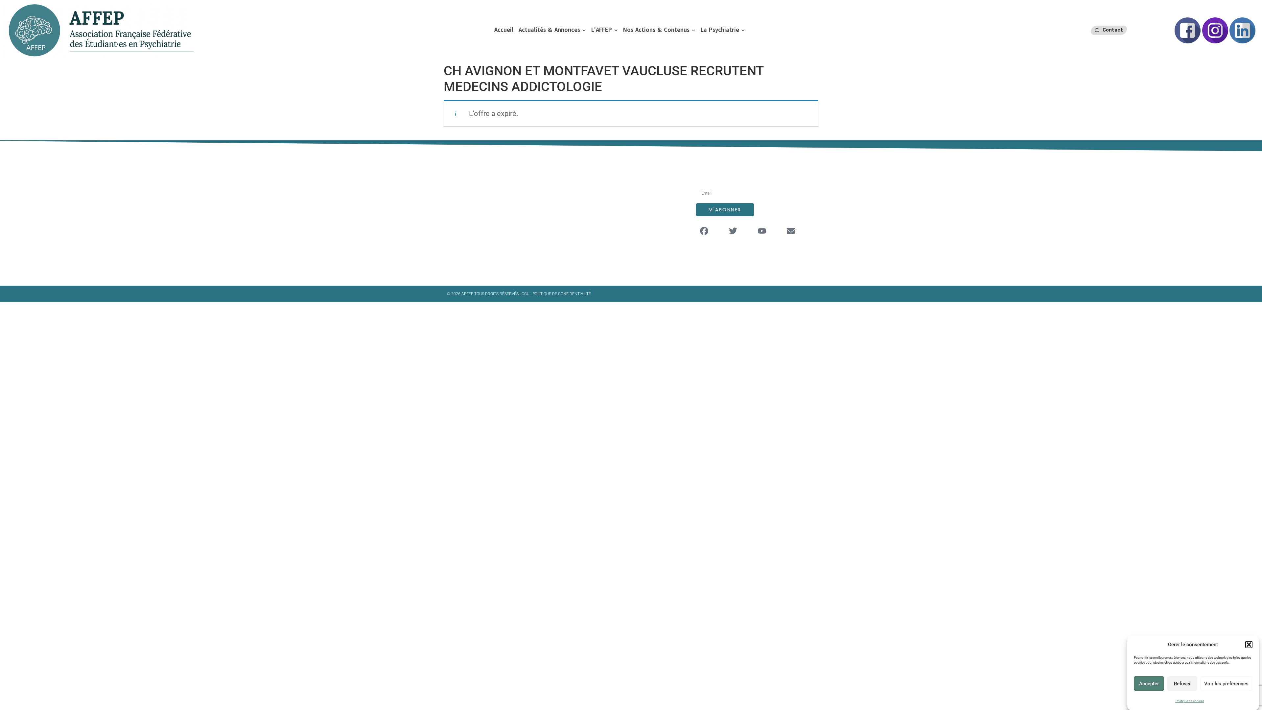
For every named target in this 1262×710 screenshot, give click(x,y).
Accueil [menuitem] (503, 30)
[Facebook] (704, 231)
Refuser (1182, 684)
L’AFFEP (598, 190)
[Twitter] (733, 231)
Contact (599, 242)
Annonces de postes (615, 203)
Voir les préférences (1226, 684)
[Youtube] (762, 231)
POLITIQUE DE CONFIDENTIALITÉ (561, 294)
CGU (526, 294)
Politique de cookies (1190, 701)
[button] (1249, 644)
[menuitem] (552, 30)
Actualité (600, 229)
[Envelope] (791, 231)
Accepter (1149, 684)
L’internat (601, 216)
